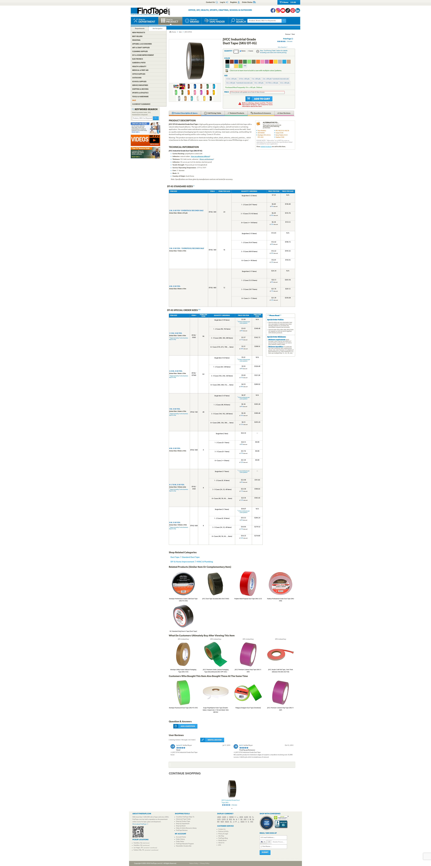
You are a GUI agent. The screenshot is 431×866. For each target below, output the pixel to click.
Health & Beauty (139, 67)
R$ (250, 817)
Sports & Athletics (140, 93)
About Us (221, 843)
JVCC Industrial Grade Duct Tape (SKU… (231, 802)
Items (243, 51)
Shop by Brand (180, 826)
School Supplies (139, 82)
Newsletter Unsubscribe (183, 846)
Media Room (222, 840)
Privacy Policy (204, 863)
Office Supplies (138, 74)
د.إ (237, 817)
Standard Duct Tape (191, 557)
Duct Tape (174, 557)
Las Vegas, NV (138, 848)
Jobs (219, 845)
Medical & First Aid (140, 70)
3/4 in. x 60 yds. (244, 79)
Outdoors (136, 78)
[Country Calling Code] (263, 842)
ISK (241, 819)
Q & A (262, 113)
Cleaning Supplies (140, 51)
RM (218, 822)
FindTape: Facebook (273, 10)
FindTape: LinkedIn (297, 10)
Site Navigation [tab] (158, 28)
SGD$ (242, 822)
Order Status (180, 841)
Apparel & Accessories (142, 44)
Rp (234, 819)
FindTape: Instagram (278, 10)
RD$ (230, 819)
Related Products (237, 113)
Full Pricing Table (214, 113)
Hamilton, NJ (138, 843)
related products (266, 147)
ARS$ (241, 817)
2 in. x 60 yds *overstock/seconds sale (276, 79)
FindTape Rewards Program (185, 844)
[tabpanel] (231, 793)
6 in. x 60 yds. (285, 83)
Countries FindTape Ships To (185, 817)
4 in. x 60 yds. (259, 83)
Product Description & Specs (185, 113)
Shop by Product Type (183, 821)
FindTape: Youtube (282, 10)
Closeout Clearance (141, 104)
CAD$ (224, 817)
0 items (289, 2)
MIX (245, 66)
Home (174, 32)
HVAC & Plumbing (205, 561)
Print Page (287, 39)
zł (233, 822)
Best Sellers (137, 36)
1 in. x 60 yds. (256, 79)
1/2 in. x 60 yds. (231, 79)
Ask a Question (282, 47)
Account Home (181, 837)
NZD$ (227, 822)
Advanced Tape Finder (183, 819)
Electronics (137, 59)
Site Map (221, 836)
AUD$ (246, 817)
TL (248, 822)
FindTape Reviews (182, 830)
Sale (180, 32)
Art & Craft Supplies (141, 48)
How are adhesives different (200, 156)
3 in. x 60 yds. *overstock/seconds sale (239, 83)
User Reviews (284, 113)
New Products (138, 33)
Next (293, 34)
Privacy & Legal (223, 834)
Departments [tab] (139, 28)
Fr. (253, 817)
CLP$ (219, 819)
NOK (222, 822)
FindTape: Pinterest (292, 10)
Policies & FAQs (223, 831)
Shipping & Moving (140, 89)
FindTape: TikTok (287, 10)
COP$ (224, 819)
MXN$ (231, 817)
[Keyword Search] (156, 118)
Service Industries (140, 85)
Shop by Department (182, 824)
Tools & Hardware (140, 97)
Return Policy (193, 863)
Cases (251, 51)
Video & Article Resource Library (186, 828)
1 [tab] (232, 808)
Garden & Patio (139, 63)
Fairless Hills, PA (139, 850)
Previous (287, 34)
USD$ (219, 817)
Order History (180, 839)
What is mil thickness (206, 159)
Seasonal (136, 40)
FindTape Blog (223, 838)
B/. (231, 822)
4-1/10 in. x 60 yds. (272, 83)
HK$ (245, 819)
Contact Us (221, 829)
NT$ (251, 822)
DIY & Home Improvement (182, 561)
